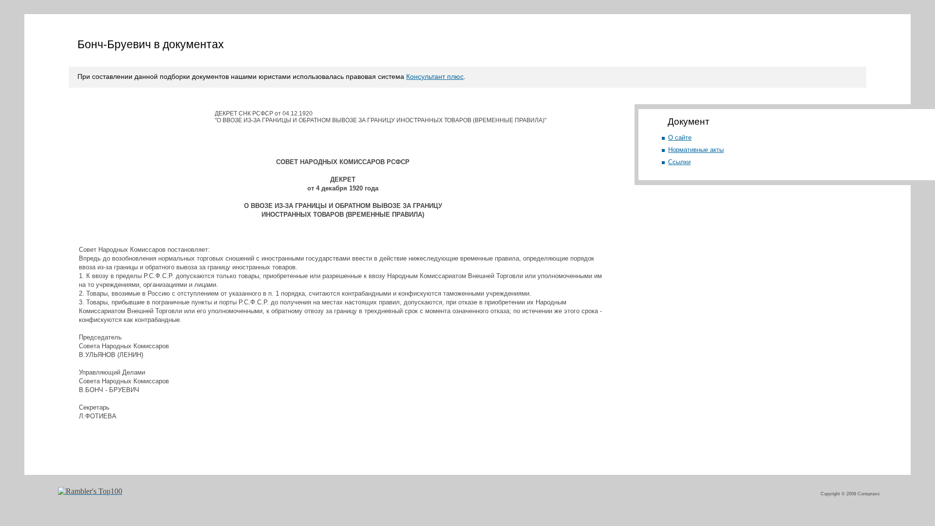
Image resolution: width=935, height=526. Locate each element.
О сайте (680, 137)
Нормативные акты (696, 149)
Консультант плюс (435, 76)
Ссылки (679, 162)
